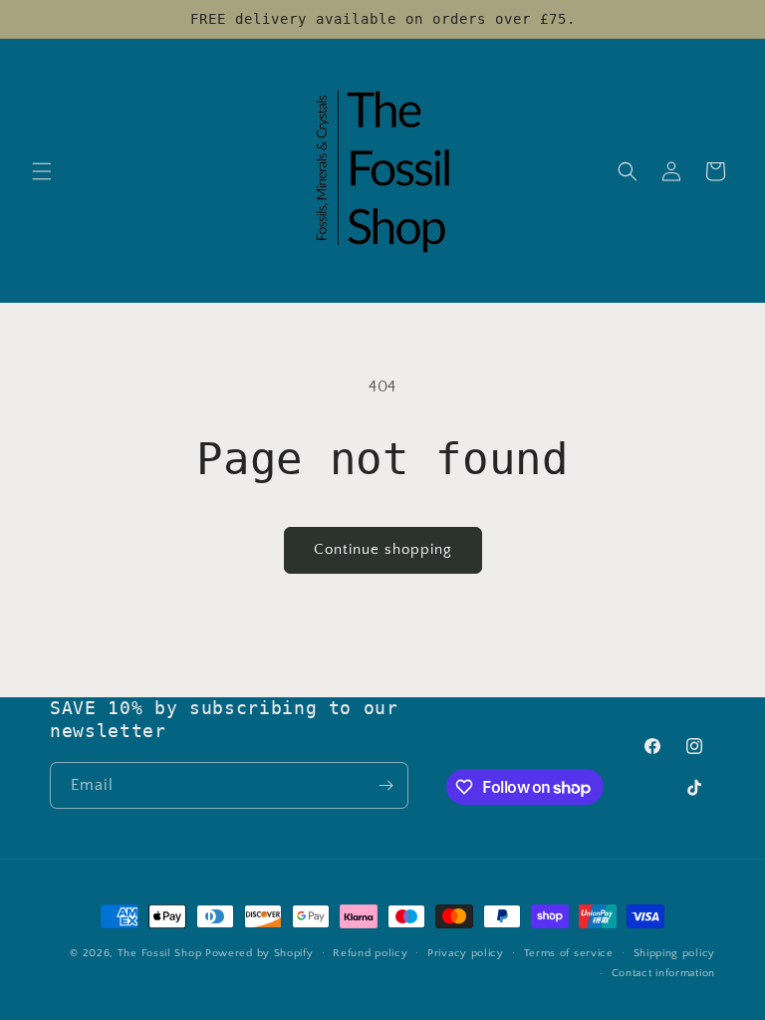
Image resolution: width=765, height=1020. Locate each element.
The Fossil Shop (160, 953)
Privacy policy (465, 953)
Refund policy (370, 953)
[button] (42, 171)
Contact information (663, 973)
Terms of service (569, 953)
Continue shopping (383, 549)
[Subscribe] (385, 785)
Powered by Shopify (259, 953)
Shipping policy (675, 953)
